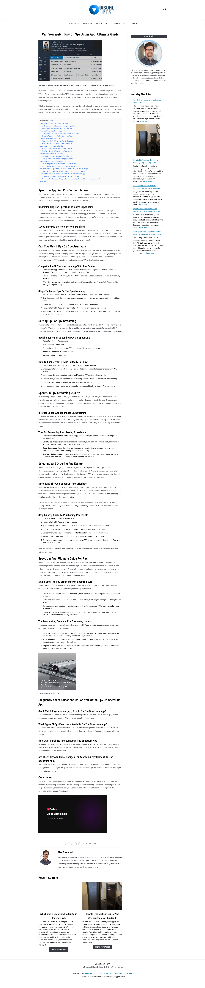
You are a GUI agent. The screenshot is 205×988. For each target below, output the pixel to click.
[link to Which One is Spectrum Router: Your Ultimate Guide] (58, 896)
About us (88, 973)
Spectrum (87, 23)
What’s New (74, 23)
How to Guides (102, 23)
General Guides (120, 23)
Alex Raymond (65, 852)
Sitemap (128, 973)
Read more (144, 121)
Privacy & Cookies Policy (113, 973)
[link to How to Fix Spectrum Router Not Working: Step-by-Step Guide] (102, 896)
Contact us (98, 973)
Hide (51, 120)
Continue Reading (58, 949)
